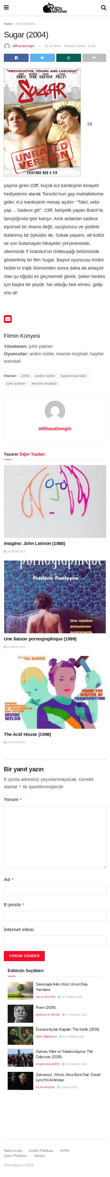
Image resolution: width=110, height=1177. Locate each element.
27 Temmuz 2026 (75, 1014)
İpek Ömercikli (46, 1036)
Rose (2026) (46, 1007)
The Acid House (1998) (27, 734)
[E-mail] (8, 320)
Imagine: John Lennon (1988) (34, 543)
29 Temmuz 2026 (71, 997)
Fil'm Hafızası (45, 1087)
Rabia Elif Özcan (48, 1014)
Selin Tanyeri (45, 997)
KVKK (65, 1151)
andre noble (45, 376)
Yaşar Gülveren (47, 1064)
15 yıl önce (53, 46)
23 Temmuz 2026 (75, 1064)
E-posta (14, 904)
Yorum (13, 799)
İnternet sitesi (19, 929)
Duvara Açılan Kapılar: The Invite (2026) (67, 1029)
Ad (9, 879)
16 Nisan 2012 (16, 551)
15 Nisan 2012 (16, 647)
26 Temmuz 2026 (73, 1036)
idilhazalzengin (23, 46)
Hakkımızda (13, 1151)
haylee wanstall (73, 376)
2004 (25, 376)
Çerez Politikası (15, 1156)
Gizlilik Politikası (41, 1151)
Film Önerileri (25, 24)
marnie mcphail (44, 383)
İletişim (39, 1156)
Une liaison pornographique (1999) (40, 638)
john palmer (16, 383)
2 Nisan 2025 (69, 1087)
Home (8, 24)
